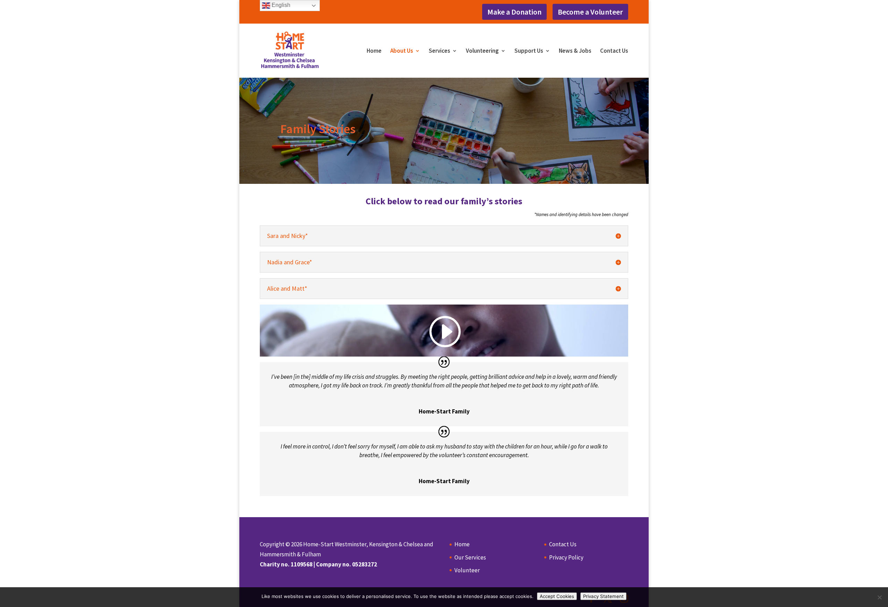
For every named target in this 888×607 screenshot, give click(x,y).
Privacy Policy (566, 557)
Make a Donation (514, 12)
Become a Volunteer (590, 12)
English (280, 5)
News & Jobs (575, 51)
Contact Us (614, 51)
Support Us (528, 51)
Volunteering (482, 51)
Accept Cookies (557, 596)
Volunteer (467, 570)
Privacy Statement (603, 596)
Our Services (470, 557)
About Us (401, 51)
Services (439, 51)
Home (374, 51)
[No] (879, 597)
